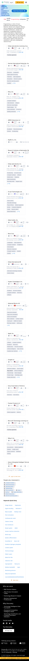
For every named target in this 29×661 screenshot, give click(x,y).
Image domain (8, 505)
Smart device (16, 394)
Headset (19, 251)
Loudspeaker (16, 72)
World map (8, 534)
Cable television (10, 103)
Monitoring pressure (10, 570)
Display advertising (11, 377)
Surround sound (17, 172)
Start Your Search (18, 11)
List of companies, (6, 652)
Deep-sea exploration (10, 573)
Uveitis (8, 209)
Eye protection (10, 447)
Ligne (18, 567)
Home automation (11, 109)
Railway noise (17, 511)
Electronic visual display (12, 105)
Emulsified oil (8, 541)
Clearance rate (8, 560)
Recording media (10, 181)
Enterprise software (11, 368)
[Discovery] (5, 2)
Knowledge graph (18, 375)
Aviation (9, 253)
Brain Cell (16, 541)
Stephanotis (18, 505)
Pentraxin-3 (18, 508)
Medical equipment (19, 205)
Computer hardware (11, 100)
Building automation (11, 111)
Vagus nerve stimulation (12, 314)
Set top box (18, 109)
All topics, (22, 651)
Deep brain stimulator (12, 312)
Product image (10, 375)
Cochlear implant (19, 318)
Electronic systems (18, 79)
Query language (18, 372)
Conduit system (9, 547)
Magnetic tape (19, 181)
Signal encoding (9, 508)
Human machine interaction (12, 531)
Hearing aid (9, 321)
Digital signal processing (12, 74)
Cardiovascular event (10, 518)
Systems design (10, 273)
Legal (23, 655)
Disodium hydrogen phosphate (13, 544)
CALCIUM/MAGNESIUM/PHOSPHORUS (14, 577)
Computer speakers (11, 251)
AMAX (16, 528)
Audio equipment (16, 76)
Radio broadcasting (11, 179)
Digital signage (10, 107)
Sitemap (14, 652)
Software (17, 103)
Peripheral (9, 290)
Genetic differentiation (11, 537)
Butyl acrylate (8, 511)
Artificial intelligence (11, 348)
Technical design (9, 551)
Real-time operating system (13, 81)
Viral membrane (9, 524)
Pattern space (8, 554)
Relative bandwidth (10, 567)
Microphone (9, 79)
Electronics (9, 72)
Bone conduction (10, 318)
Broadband (9, 129)
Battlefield (18, 451)
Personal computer (17, 290)
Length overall (15, 449)
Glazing (8, 453)
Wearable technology (11, 202)
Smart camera (10, 200)
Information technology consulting (14, 271)
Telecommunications (17, 129)
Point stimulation (9, 515)
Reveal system (8, 528)
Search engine (20, 368)
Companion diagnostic (16, 207)
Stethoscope (19, 323)
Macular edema (15, 209)
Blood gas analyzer (11, 323)
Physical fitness (10, 205)
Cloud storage (10, 372)
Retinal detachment (11, 211)
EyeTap (8, 207)
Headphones (20, 244)
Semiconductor (10, 247)
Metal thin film (9, 557)
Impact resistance (11, 451)
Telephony (17, 177)
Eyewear (9, 449)
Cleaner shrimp (9, 521)
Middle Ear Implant (18, 321)
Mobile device (10, 177)
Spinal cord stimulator (12, 316)
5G (15, 107)
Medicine (19, 412)
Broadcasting (15, 131)
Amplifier (9, 83)
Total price (17, 564)
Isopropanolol (8, 564)
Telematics (9, 76)
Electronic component (11, 249)
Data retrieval (20, 348)
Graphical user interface (12, 351)
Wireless (9, 131)
